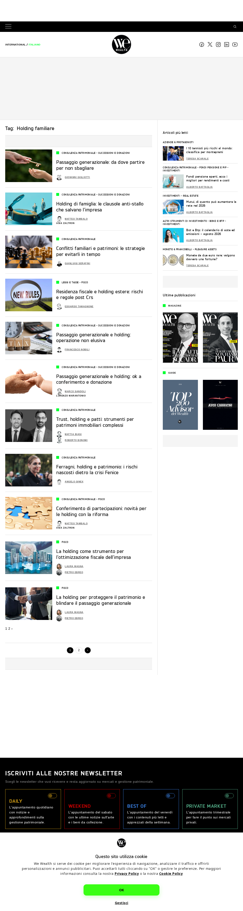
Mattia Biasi (73, 434)
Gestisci (121, 903)
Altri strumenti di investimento (185, 220)
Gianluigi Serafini (77, 263)
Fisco (84, 282)
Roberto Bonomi (76, 440)
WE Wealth (121, 44)
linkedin (226, 44)
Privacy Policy (127, 873)
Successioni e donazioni (114, 152)
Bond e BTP (217, 220)
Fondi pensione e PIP (212, 167)
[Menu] (9, 27)
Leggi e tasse (70, 282)
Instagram (218, 44)
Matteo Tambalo (76, 219)
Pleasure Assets (206, 249)
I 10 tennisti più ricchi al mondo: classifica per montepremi (209, 150)
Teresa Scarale (197, 159)
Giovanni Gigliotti (77, 177)
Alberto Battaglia (199, 187)
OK (121, 890)
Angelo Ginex (74, 481)
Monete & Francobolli (177, 249)
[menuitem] (15, 44)
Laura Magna (74, 566)
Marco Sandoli (75, 391)
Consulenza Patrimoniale (79, 152)
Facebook (202, 44)
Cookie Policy (171, 873)
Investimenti (171, 170)
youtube (235, 44)
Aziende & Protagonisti (178, 142)
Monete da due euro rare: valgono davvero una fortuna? (210, 257)
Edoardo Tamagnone (79, 306)
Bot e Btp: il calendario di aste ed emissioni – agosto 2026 (210, 232)
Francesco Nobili (77, 349)
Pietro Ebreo (74, 572)
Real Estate (191, 195)
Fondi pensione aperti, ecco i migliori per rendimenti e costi (208, 178)
